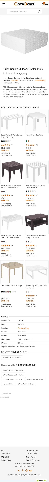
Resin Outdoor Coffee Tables (13, 370)
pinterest (22, 470)
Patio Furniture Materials (11, 357)
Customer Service (32, 450)
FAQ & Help (5, 457)
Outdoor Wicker (23, 328)
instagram (26, 470)
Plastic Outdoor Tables (35, 379)
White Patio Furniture (25, 384)
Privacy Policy (6, 460)
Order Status (5, 453)
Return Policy (30, 457)
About (3, 450)
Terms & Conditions (33, 460)
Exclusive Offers (31, 453)
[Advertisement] (24, 421)
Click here (14, 80)
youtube (30, 470)
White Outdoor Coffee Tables (13, 375)
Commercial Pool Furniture (12, 379)
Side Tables (8, 384)
